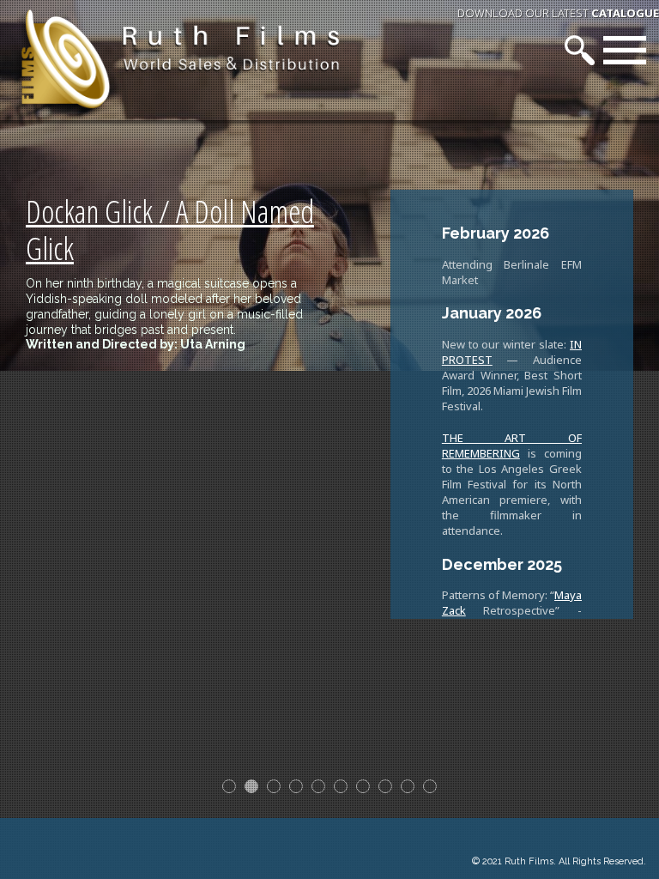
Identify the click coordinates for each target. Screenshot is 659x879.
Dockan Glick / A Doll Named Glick (170, 230)
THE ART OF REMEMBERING (512, 445)
